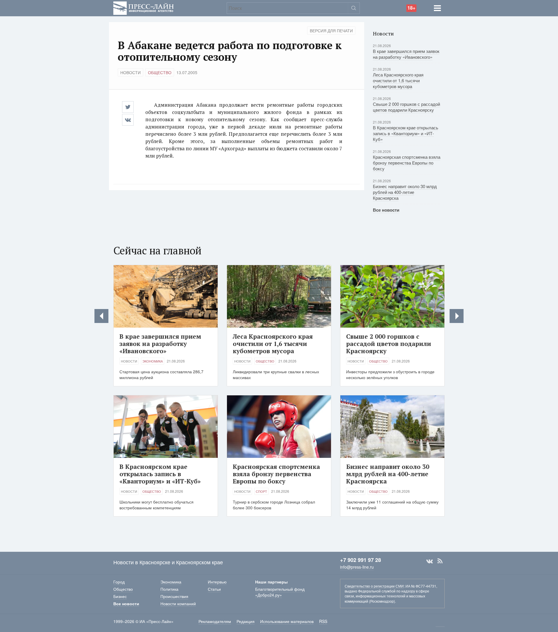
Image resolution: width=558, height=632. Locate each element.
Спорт (261, 491)
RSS (440, 561)
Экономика (152, 361)
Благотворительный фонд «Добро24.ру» (280, 592)
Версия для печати (331, 30)
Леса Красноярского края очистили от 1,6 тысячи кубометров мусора (398, 80)
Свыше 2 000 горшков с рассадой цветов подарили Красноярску (406, 107)
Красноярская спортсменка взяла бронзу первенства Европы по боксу (406, 163)
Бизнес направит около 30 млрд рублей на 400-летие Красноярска (405, 192)
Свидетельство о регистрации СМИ (374, 585)
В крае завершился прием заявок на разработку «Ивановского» (406, 54)
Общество (159, 72)
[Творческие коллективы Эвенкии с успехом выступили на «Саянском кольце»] (101, 316)
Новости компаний (178, 603)
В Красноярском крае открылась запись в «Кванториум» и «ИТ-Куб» (405, 133)
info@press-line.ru (357, 567)
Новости (130, 72)
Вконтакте (429, 561)
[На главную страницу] (143, 7)
